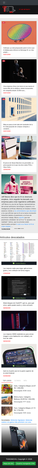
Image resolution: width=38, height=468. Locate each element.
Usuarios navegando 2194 (25, 463)
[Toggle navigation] (4, 2)
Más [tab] (25, 380)
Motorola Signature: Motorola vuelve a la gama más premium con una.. (16, 421)
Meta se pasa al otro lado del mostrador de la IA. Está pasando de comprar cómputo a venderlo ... (18, 127)
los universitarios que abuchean (25, 211)
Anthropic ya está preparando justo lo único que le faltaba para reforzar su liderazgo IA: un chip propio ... (18, 50)
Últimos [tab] (17, 380)
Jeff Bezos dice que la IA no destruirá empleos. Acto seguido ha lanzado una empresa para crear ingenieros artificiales (18, 199)
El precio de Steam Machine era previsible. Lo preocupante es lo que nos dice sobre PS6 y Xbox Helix (18, 165)
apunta (21, 217)
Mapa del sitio (8, 463)
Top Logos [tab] (7, 380)
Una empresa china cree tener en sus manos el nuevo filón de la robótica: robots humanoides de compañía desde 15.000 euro (18, 88)
